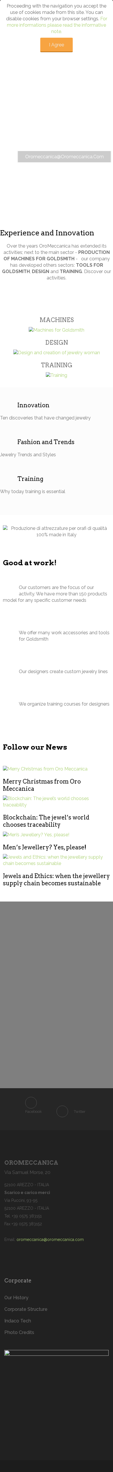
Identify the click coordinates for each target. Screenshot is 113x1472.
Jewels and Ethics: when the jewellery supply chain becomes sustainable (56, 880)
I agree (56, 45)
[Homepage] (56, 1387)
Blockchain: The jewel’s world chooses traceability (46, 821)
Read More (46, 769)
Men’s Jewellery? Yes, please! (44, 847)
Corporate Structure (26, 1309)
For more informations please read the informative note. (57, 25)
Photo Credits (19, 1332)
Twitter (79, 1111)
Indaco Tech (17, 1321)
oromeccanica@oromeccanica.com (50, 1239)
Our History (16, 1297)
